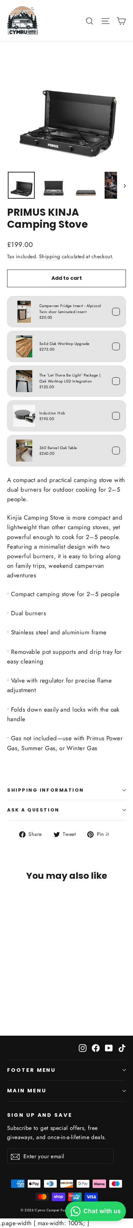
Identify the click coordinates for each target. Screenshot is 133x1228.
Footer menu (31, 1070)
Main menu (26, 1090)
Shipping (49, 256)
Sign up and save (39, 1115)
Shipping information (45, 790)
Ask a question (33, 810)
